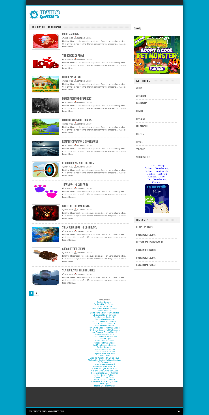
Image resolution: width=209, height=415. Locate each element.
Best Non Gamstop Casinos (104, 345)
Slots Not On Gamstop (104, 326)
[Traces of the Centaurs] (46, 191)
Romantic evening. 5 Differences (80, 142)
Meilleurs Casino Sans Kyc (104, 366)
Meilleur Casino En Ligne (104, 375)
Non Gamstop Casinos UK (105, 324)
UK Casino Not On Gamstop (104, 315)
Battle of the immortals (76, 206)
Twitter (178, 411)
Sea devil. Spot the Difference (78, 270)
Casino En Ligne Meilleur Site (104, 336)
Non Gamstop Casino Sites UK (104, 332)
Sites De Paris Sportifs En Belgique (104, 358)
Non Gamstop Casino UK (104, 317)
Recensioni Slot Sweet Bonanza (104, 373)
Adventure (141, 95)
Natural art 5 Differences (76, 120)
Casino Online (104, 356)
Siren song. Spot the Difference (79, 227)
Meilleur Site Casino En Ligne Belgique (104, 360)
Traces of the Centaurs (75, 185)
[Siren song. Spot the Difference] (46, 234)
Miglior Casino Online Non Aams (104, 371)
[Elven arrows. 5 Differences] (46, 170)
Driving (139, 111)
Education (140, 118)
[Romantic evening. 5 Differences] (46, 148)
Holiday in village (72, 77)
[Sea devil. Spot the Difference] (46, 277)
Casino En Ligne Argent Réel (104, 369)
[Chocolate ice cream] (46, 256)
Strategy (140, 149)
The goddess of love (73, 56)
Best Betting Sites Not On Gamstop (104, 313)
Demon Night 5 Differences (76, 99)
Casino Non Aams (104, 302)
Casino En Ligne (105, 339)
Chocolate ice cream (73, 249)
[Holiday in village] (46, 84)
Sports (139, 141)
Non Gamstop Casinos (146, 234)
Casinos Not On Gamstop (104, 304)
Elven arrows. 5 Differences (78, 163)
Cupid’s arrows (70, 34)
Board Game (141, 103)
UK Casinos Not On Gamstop (104, 308)
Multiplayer (141, 126)
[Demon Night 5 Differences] (46, 105)
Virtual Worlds (143, 157)
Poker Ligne (104, 384)
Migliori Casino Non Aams (104, 354)
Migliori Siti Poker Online (104, 386)
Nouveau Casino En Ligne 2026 (104, 381)
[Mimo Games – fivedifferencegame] (44, 14)
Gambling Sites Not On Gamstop (104, 321)
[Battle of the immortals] (46, 213)
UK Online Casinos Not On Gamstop (105, 328)
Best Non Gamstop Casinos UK (149, 242)
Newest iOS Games (144, 227)
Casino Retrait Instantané (104, 364)
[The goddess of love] (46, 62)
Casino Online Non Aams (104, 351)
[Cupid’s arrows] (46, 41)
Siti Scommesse (104, 362)
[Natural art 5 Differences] (46, 127)
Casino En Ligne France (104, 377)
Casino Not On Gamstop (104, 343)
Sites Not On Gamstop (104, 319)
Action (139, 88)
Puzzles (140, 134)
